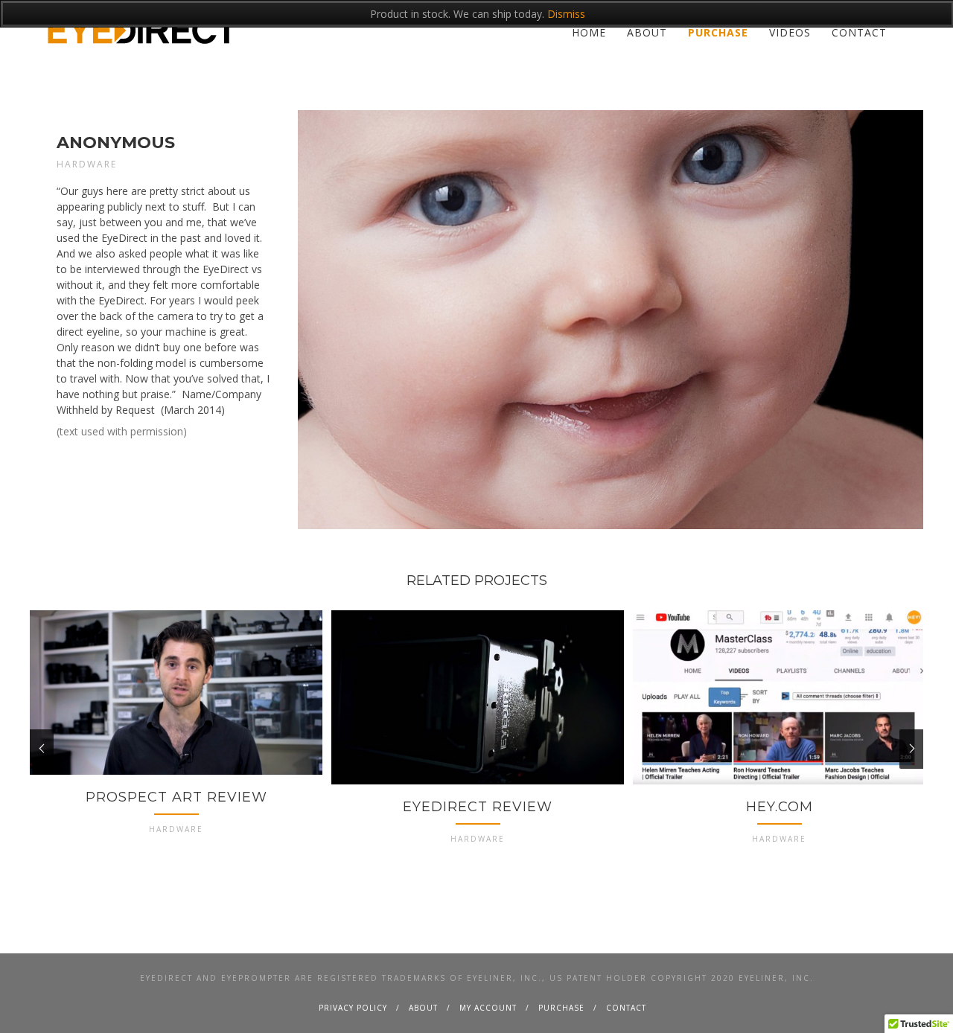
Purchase (718, 32)
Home (589, 32)
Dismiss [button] (566, 14)
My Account (488, 1007)
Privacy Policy (353, 1007)
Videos (790, 32)
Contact (859, 32)
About (647, 32)
